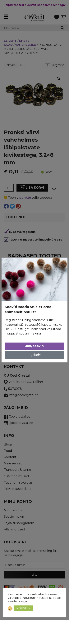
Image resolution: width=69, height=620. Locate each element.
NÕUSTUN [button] (23, 608)
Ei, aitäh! (35, 355)
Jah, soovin (34, 346)
